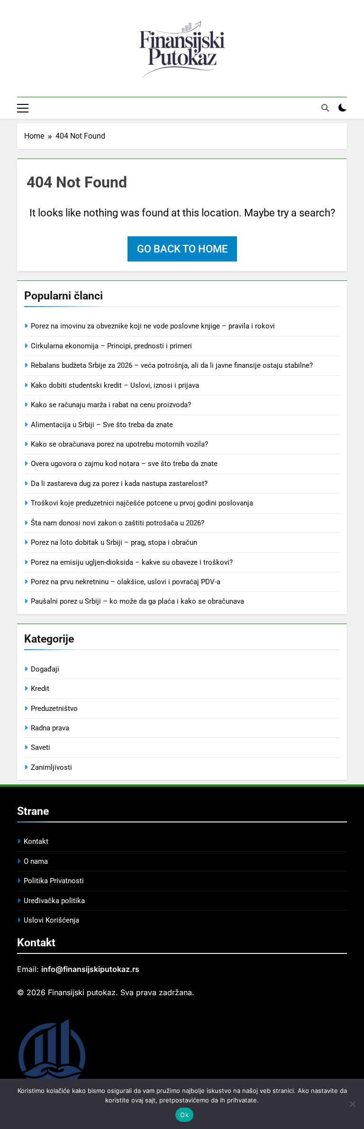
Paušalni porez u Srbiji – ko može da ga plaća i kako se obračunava (137, 601)
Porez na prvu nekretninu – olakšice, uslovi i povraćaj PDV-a (125, 582)
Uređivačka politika (54, 900)
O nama (36, 861)
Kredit (40, 688)
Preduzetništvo (54, 708)
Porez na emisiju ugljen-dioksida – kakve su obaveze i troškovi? (132, 562)
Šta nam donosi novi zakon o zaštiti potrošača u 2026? (117, 523)
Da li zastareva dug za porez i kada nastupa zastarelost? (119, 483)
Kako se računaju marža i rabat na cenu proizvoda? (111, 405)
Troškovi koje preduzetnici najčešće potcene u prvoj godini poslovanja (142, 503)
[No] (352, 1104)
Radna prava (50, 728)
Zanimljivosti (51, 767)
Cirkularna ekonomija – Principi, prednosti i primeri (111, 346)
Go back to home (182, 249)
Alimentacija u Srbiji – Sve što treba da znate (102, 424)
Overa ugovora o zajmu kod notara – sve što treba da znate (124, 463)
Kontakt (36, 841)
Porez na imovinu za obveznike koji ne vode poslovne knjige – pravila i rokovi (153, 326)
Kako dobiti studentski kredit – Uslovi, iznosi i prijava (115, 385)
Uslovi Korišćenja (51, 920)
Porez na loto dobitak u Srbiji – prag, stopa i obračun (114, 542)
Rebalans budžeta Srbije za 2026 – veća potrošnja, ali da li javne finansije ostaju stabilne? (172, 365)
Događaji (45, 669)
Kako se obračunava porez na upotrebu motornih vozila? (119, 444)
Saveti (40, 747)
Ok (184, 1115)
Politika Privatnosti (54, 881)
